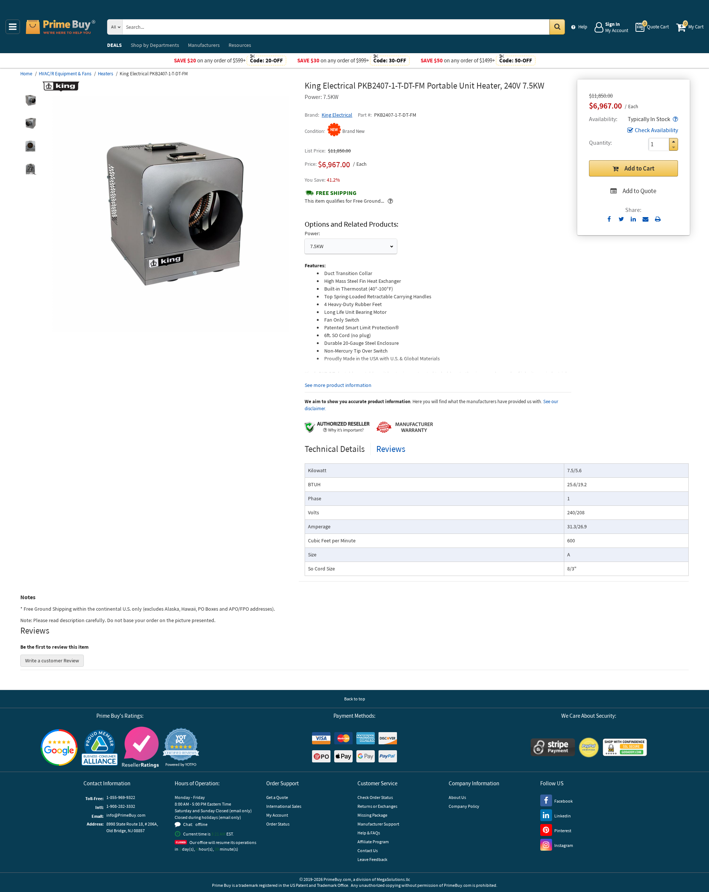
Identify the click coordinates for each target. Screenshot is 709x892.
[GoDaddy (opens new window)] (625, 747)
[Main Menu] (13, 27)
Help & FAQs (368, 833)
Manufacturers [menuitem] (204, 45)
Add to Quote (639, 191)
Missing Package (372, 815)
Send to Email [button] (645, 219)
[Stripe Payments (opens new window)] (553, 747)
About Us (457, 797)
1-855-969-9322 (120, 797)
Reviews (390, 448)
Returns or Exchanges (377, 806)
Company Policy (464, 806)
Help (582, 27)
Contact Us (367, 850)
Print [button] (658, 219)
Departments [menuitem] (155, 45)
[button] (674, 118)
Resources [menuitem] (240, 45)
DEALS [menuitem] (114, 45)
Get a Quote (277, 797)
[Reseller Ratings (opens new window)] (140, 747)
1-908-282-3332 (120, 806)
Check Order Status (375, 797)
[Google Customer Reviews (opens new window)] (59, 747)
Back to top (354, 698)
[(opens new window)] (30, 100)
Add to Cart (639, 168)
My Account (277, 815)
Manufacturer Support (378, 824)
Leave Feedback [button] (372, 859)
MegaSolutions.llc (393, 879)
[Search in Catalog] (557, 27)
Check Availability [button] (656, 130)
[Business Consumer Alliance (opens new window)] (99, 747)
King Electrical (337, 115)
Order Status (278, 824)
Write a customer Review (52, 660)
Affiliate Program (373, 841)
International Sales (283, 806)
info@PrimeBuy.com (125, 815)
